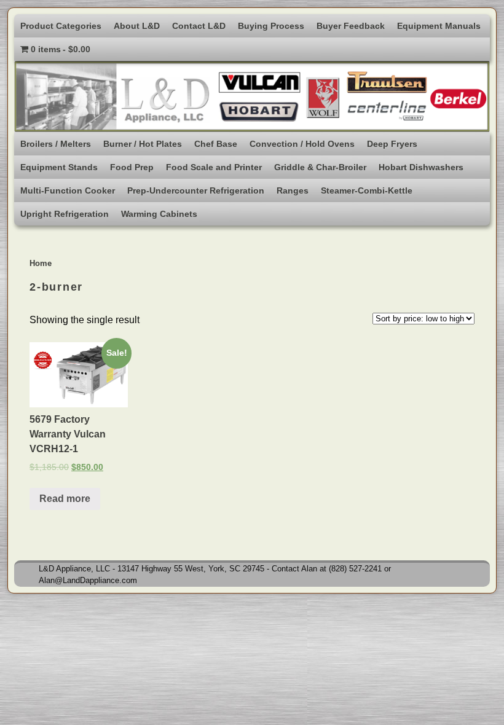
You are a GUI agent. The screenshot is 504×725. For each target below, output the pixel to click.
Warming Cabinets (159, 214)
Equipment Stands (59, 167)
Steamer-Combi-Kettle (366, 190)
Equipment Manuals (439, 26)
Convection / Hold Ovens (302, 144)
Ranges (293, 190)
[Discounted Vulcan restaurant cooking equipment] (252, 96)
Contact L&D (199, 26)
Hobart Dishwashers (421, 167)
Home (41, 263)
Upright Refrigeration (64, 214)
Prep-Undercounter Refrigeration (195, 190)
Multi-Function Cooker (67, 190)
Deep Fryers (392, 144)
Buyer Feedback (351, 26)
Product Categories (60, 26)
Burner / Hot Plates (142, 144)
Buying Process (271, 26)
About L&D (137, 26)
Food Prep (132, 167)
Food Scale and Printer (214, 167)
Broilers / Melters (55, 144)
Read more (64, 498)
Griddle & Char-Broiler (320, 167)
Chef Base (215, 144)
